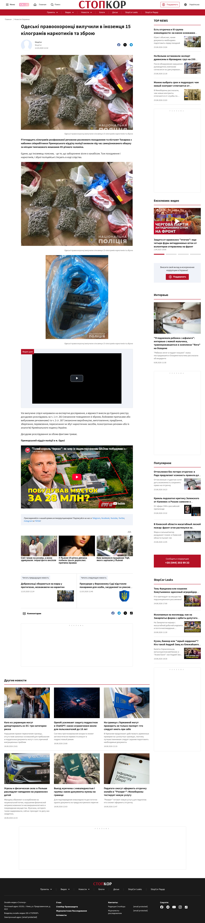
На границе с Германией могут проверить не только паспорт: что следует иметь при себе (123, 726)
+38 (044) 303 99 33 (177, 563)
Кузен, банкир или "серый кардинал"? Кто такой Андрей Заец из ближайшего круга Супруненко (176, 644)
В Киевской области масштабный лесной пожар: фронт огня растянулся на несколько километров (177, 527)
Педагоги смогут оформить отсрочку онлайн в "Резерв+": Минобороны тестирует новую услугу (125, 792)
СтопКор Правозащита (67, 906)
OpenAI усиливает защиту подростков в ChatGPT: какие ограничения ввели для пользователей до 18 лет (76, 726)
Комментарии (34, 613)
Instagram (28, 521)
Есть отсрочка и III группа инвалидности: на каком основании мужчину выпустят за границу (174, 33)
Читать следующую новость (93, 577)
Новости (85, 12)
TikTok (37, 521)
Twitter (121, 518)
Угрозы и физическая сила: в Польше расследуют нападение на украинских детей (26, 792)
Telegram (96, 518)
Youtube (113, 518)
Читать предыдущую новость (35, 577)
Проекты (51, 12)
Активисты (61, 915)
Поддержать (172, 4)
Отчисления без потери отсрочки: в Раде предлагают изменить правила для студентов (177, 475)
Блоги (102, 12)
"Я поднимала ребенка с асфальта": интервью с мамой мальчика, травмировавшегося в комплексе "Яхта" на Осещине (177, 343)
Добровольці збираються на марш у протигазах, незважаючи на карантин (42, 585)
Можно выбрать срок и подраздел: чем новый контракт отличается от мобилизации (176, 86)
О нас (58, 902)
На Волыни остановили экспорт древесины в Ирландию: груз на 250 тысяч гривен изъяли (174, 59)
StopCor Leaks (131, 12)
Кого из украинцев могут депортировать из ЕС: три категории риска (25, 726)
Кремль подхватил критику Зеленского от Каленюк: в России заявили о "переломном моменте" (176, 502)
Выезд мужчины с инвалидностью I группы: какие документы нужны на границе (75, 792)
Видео (68, 12)
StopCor (38, 42)
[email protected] (29, 917)
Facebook (105, 518)
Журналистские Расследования (71, 911)
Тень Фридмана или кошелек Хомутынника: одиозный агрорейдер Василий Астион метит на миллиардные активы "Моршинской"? (177, 594)
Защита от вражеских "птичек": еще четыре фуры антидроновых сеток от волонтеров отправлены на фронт (175, 243)
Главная (8, 19)
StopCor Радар (151, 12)
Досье (115, 12)
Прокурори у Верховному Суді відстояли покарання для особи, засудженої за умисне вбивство (105, 587)
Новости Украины (22, 19)
